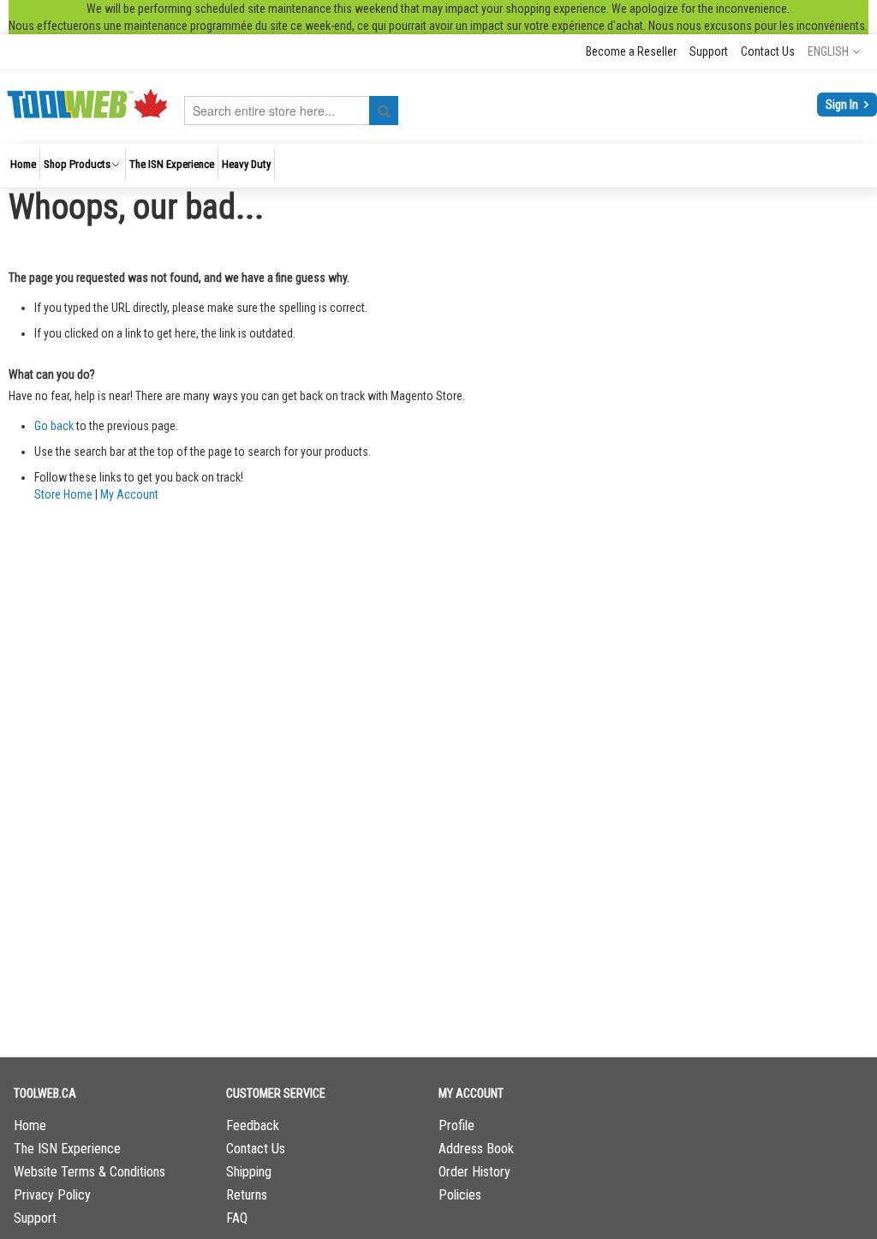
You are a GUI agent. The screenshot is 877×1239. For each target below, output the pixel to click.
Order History (474, 1172)
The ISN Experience (67, 1148)
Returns (246, 1195)
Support (708, 51)
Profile (456, 1125)
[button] (834, 51)
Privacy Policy (52, 1195)
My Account (129, 494)
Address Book (476, 1148)
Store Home (63, 494)
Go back (54, 426)
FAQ (237, 1218)
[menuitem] (23, 164)
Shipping (248, 1172)
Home (30, 1125)
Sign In (843, 104)
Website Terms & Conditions (89, 1172)
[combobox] (291, 110)
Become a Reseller (631, 51)
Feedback (252, 1125)
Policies (459, 1195)
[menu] (438, 166)
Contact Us (768, 51)
